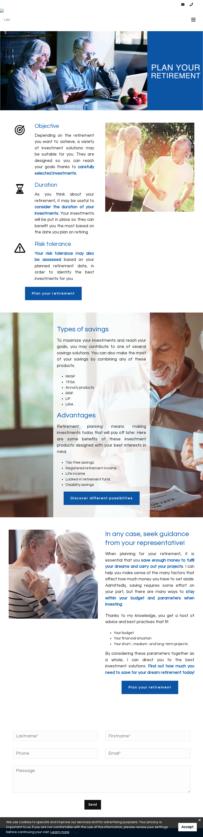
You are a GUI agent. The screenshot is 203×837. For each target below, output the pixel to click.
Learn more (60, 832)
